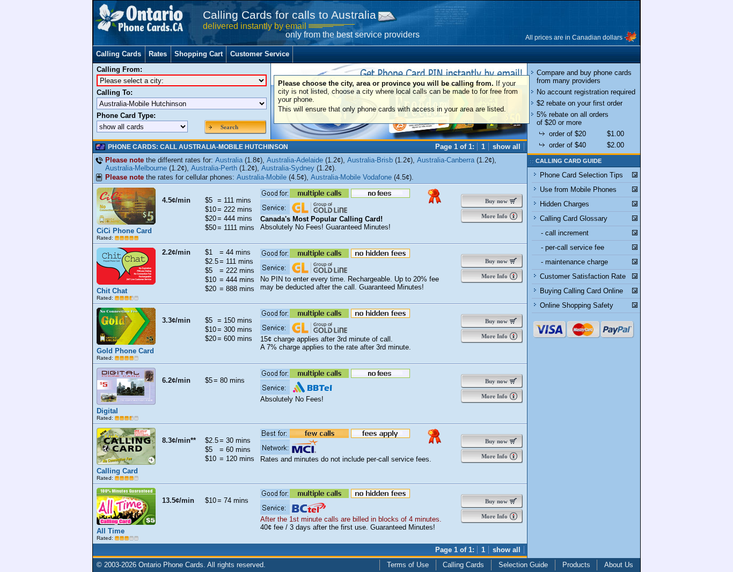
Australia (229, 160)
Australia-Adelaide (295, 160)
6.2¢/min (176, 380)
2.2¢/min (176, 252)
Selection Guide (523, 565)
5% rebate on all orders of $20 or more (573, 118)
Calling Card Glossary (573, 218)
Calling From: (119, 69)
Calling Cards (118, 54)
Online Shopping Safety (576, 305)
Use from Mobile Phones (578, 189)
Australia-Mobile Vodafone (351, 177)
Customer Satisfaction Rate (583, 276)
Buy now (494, 201)
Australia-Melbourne (136, 168)
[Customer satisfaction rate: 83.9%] (126, 358)
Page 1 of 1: (454, 147)
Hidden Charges (564, 204)
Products (576, 565)
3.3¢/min (176, 320)
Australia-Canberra (445, 160)
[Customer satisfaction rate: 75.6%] (126, 478)
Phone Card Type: (126, 116)
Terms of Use (408, 565)
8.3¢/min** (179, 440)
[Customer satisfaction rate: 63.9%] (126, 538)
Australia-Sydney (287, 168)
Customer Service (259, 54)
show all (507, 147)
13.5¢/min (178, 500)
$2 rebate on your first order (579, 103)
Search (229, 127)
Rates (158, 54)
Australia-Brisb (370, 160)
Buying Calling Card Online (581, 291)
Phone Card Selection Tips (581, 175)
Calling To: (115, 92)
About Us (618, 565)
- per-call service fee (572, 247)
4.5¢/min (176, 200)
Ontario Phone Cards (170, 565)
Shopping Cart (198, 54)
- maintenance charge (574, 262)
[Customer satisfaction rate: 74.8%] (126, 418)
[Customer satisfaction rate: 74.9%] (126, 298)
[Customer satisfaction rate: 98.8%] (126, 238)
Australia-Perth (214, 168)
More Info (494, 216)
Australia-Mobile (262, 177)
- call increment (565, 233)
